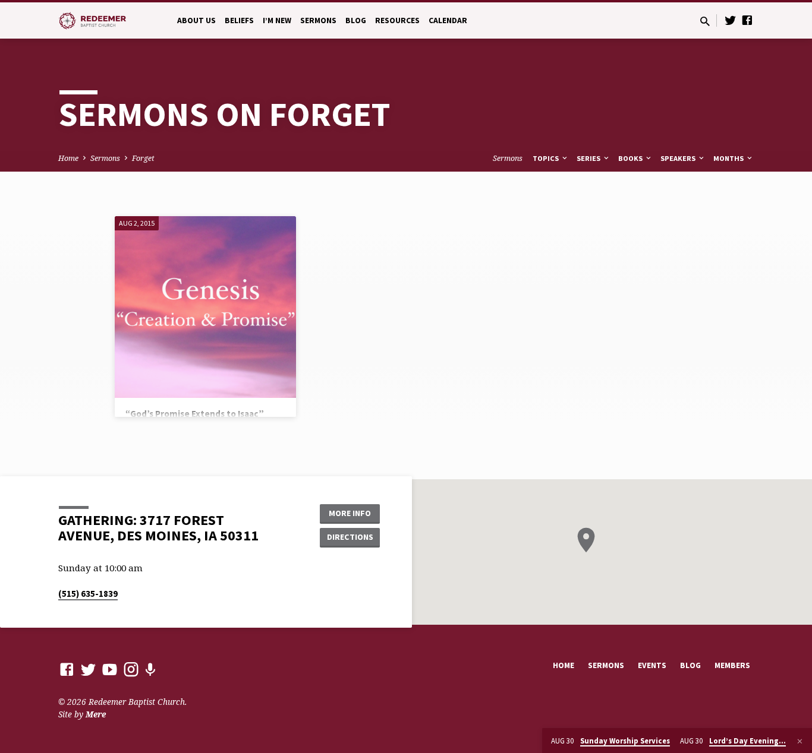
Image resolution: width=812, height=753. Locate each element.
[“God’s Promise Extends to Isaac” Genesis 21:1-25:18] (205, 306)
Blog (355, 20)
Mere (96, 714)
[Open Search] (705, 21)
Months (729, 158)
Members (732, 665)
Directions (350, 536)
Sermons (318, 20)
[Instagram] (131, 669)
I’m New (277, 20)
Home (68, 158)
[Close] (800, 741)
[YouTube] (109, 669)
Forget (143, 158)
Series (589, 158)
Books (631, 158)
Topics (547, 158)
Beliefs (239, 20)
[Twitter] (730, 20)
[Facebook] (747, 20)
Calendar (448, 20)
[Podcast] (150, 670)
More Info (350, 513)
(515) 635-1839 (88, 593)
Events (652, 665)
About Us (196, 20)
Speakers (678, 158)
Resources (397, 20)
